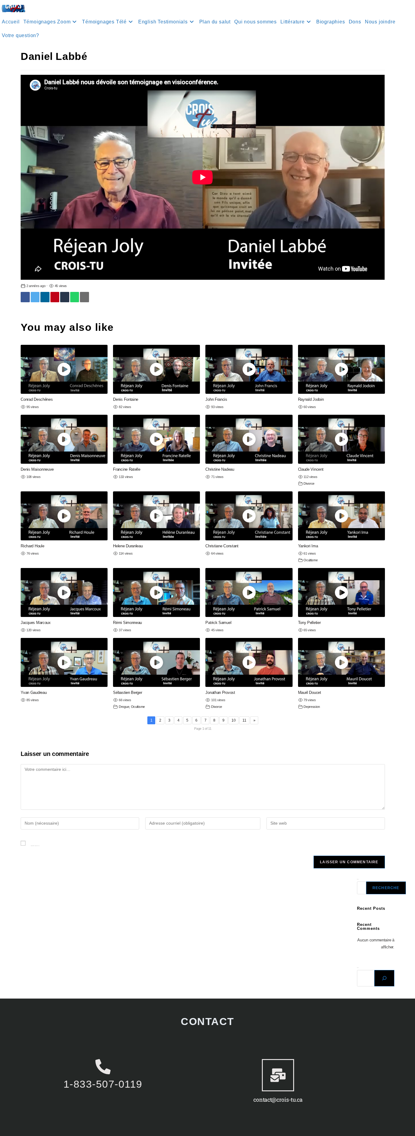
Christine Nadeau (219, 469)
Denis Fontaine (125, 399)
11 (244, 720)
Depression (312, 706)
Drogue (124, 706)
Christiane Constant (221, 546)
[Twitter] (35, 297)
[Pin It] (54, 297)
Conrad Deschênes (37, 399)
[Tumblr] (64, 297)
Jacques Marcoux (36, 622)
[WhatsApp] (74, 297)
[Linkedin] (44, 297)
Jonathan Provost (220, 692)
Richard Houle (32, 546)
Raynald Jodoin (311, 399)
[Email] (84, 297)
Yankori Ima (308, 546)
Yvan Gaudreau (33, 692)
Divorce (309, 483)
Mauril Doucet (309, 692)
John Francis (216, 399)
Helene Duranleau (127, 546)
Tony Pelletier (309, 622)
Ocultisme (310, 560)
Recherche (386, 888)
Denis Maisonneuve (37, 469)
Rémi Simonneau (127, 622)
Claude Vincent (311, 469)
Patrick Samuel (218, 622)
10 (233, 720)
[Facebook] (25, 297)
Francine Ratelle (126, 469)
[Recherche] (384, 978)
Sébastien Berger (127, 692)
